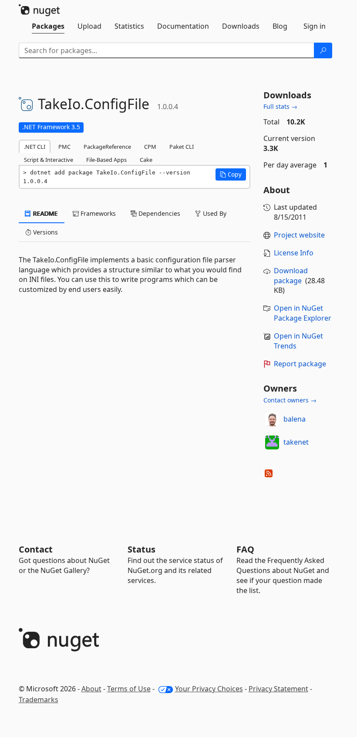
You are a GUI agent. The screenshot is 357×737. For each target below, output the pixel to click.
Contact (36, 549)
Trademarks (38, 699)
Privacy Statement (278, 688)
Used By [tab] (213, 213)
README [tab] (44, 213)
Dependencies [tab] (158, 213)
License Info (293, 253)
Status (141, 549)
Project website (299, 235)
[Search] (323, 50)
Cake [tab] (146, 160)
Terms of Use (129, 688)
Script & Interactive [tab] (48, 160)
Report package (300, 363)
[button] (231, 174)
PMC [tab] (64, 147)
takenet (296, 442)
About (91, 688)
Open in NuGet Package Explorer (302, 313)
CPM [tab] (150, 147)
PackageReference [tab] (107, 147)
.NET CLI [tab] (34, 147)
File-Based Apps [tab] (106, 160)
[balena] (272, 419)
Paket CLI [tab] (181, 147)
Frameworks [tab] (97, 213)
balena (294, 419)
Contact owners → (290, 400)
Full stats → (280, 106)
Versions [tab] (44, 232)
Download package (291, 275)
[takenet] (272, 442)
